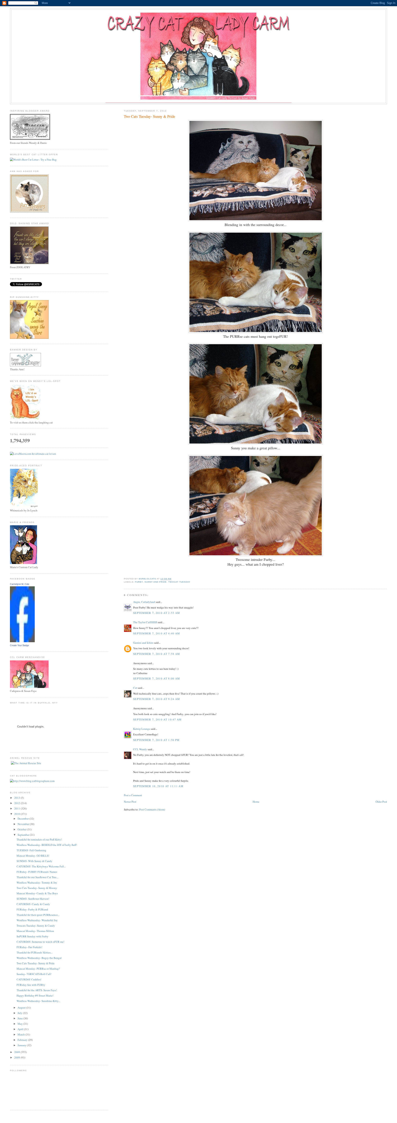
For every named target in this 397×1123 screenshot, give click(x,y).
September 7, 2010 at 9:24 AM (156, 699)
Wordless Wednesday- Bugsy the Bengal (39, 958)
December (23, 818)
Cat (135, 688)
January (22, 1045)
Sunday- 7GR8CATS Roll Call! (34, 974)
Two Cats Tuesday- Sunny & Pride (36, 963)
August (22, 1007)
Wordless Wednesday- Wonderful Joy (37, 920)
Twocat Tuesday (179, 582)
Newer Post (130, 801)
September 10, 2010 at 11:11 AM (158, 786)
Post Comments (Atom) (152, 809)
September (24, 835)
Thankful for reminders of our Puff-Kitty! (39, 839)
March (21, 1034)
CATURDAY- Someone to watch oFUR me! (40, 942)
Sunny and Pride (156, 582)
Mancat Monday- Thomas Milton (35, 931)
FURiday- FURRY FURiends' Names (37, 872)
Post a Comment (133, 795)
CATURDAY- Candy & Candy (33, 904)
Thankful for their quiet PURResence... (38, 915)
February (23, 1040)
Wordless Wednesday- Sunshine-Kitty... (38, 1001)
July (20, 1013)
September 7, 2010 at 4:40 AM (156, 633)
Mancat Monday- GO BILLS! (33, 855)
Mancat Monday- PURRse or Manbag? (38, 968)
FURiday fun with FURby (31, 985)
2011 (17, 808)
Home (256, 801)
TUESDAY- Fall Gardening (31, 850)
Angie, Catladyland (144, 602)
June (20, 1018)
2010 (17, 814)
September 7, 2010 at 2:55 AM (156, 613)
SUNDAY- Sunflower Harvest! (33, 899)
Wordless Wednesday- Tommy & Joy (37, 882)
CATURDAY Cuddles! (29, 979)
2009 (17, 1052)
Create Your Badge (19, 645)
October (22, 829)
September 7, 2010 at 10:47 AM (157, 719)
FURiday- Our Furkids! (29, 947)
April (21, 1029)
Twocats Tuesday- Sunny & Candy (36, 925)
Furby (139, 582)
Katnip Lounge (141, 729)
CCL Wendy (140, 749)
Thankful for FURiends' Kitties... (35, 952)
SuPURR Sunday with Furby (32, 936)
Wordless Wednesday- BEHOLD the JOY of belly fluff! (47, 845)
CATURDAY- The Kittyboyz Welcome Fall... (41, 866)
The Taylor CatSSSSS (145, 622)
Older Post (381, 801)
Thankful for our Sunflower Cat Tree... (37, 877)
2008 (17, 1057)
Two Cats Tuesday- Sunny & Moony (37, 888)
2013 (17, 798)
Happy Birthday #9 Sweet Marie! (35, 995)
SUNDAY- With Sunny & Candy (34, 861)
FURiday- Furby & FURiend (32, 909)
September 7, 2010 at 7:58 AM (156, 654)
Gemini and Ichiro (143, 642)
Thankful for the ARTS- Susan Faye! (37, 990)
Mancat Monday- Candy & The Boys (37, 893)
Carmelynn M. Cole (19, 584)
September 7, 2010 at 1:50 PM (156, 740)
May (20, 1024)
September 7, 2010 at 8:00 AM (156, 678)
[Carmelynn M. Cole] (22, 641)
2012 (17, 803)
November (24, 824)
